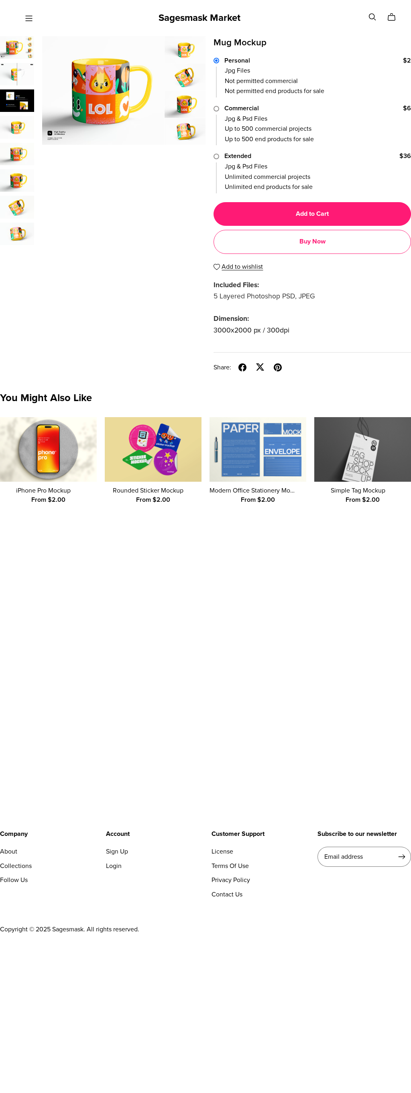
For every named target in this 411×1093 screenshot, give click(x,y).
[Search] (372, 17)
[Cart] (395, 17)
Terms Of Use (230, 866)
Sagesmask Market (199, 18)
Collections (16, 866)
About (8, 852)
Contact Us (227, 894)
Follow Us (14, 880)
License (222, 852)
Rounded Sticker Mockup (148, 491)
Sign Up (117, 852)
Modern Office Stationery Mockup (257, 491)
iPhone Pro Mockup (43, 491)
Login (114, 866)
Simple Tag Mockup (358, 491)
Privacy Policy (231, 880)
